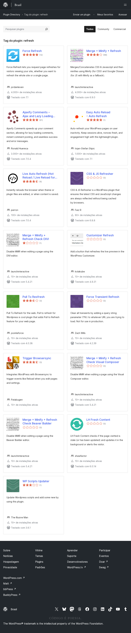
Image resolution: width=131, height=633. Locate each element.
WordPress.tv (76, 567)
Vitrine (38, 550)
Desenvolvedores (77, 561)
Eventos (104, 556)
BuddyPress (12, 594)
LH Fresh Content (98, 419)
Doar (103, 561)
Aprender (72, 550)
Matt (7, 583)
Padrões (40, 567)
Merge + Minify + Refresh (103, 51)
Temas (39, 556)
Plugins (39, 561)
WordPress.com (14, 577)
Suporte (71, 556)
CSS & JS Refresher (99, 173)
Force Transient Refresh (102, 296)
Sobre (6, 550)
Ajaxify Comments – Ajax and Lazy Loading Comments (38, 114)
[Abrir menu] (126, 5)
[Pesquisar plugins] (46, 29)
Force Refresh (32, 51)
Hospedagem (11, 561)
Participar (104, 550)
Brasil (14, 609)
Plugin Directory (11, 14)
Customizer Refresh (100, 235)
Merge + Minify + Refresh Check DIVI (36, 237)
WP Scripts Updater (36, 481)
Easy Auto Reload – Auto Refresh (98, 114)
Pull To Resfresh (34, 296)
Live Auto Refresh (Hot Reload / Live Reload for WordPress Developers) (39, 175)
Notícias (8, 556)
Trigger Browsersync (37, 358)
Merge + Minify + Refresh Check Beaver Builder (40, 421)
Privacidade (10, 567)
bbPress (9, 589)
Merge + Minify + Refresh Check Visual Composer (103, 360)
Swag (104, 567)
